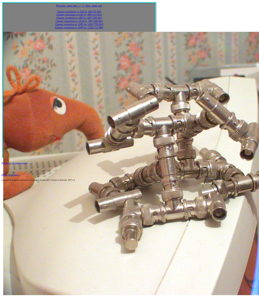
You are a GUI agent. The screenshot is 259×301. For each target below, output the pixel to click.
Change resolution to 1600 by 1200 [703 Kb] (79, 24)
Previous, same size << (68, 5)
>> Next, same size (92, 5)
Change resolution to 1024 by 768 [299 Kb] (79, 21)
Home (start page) (11, 174)
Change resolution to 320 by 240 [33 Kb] (79, 11)
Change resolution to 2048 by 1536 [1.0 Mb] (79, 27)
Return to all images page (15, 163)
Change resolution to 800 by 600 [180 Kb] (79, 17)
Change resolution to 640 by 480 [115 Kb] (79, 14)
